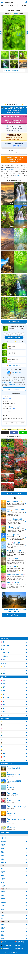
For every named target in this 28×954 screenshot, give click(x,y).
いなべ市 (3, 838)
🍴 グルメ (4, 670)
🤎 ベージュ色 (5, 715)
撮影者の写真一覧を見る (14, 389)
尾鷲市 (3, 924)
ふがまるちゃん (12, 169)
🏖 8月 (3, 746)
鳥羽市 (3, 899)
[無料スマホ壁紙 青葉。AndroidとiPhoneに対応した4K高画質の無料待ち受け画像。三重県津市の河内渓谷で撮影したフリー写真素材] (14, 32)
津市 (2, 868)
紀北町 (3, 928)
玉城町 (3, 906)
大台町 (3, 879)
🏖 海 (2, 649)
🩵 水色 (3, 690)
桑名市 (3, 852)
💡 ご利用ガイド (5, 948)
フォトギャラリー (7, 2)
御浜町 (3, 931)
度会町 (3, 909)
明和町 (3, 875)
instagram (4, 382)
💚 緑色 (3, 687)
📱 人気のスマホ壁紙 (6, 945)
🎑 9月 (3, 750)
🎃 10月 (3, 753)
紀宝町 (3, 938)
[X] (13, 374)
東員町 (3, 845)
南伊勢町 (3, 902)
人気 (6, 5)
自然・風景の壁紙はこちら (14, 321)
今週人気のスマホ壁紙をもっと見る (13, 70)
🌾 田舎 (3, 666)
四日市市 (3, 862)
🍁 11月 (3, 757)
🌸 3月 (3, 728)
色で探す (14, 5)
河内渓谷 (4, 169)
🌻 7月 (3, 742)
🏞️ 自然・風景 (5, 645)
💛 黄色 (3, 694)
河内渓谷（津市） (7, 398)
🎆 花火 (3, 659)
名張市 (3, 918)
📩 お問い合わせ (19, 948)
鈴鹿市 (3, 855)
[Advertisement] (14, 89)
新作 (9, 5)
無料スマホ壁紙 (8, 7)
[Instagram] (15, 374)
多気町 (3, 882)
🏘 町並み (3, 663)
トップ (2, 7)
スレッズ (10, 382)
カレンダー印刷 (22, 5)
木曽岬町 (3, 841)
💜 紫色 (3, 704)
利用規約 (17, 175)
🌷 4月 (3, 732)
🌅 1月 (3, 721)
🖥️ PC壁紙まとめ (19, 945)
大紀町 (3, 886)
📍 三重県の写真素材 (20, 942)
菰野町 (3, 848)
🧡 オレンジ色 (5, 697)
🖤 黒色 (3, 708)
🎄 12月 (3, 760)
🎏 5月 (3, 735)
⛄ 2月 (3, 725)
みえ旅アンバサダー (14, 384)
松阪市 (3, 872)
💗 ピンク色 (4, 680)
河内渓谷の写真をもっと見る (14, 493)
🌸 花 (2, 642)
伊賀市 (3, 915)
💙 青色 (3, 683)
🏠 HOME (3, 942)
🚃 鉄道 (3, 674)
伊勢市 (3, 892)
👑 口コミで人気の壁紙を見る (14, 365)
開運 (2, 5)
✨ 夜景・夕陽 (5, 652)
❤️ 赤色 (3, 701)
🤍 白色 (3, 711)
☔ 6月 (3, 739)
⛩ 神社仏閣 (4, 656)
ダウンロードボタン (14, 13)
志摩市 (3, 895)
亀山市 (3, 859)
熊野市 (3, 935)
